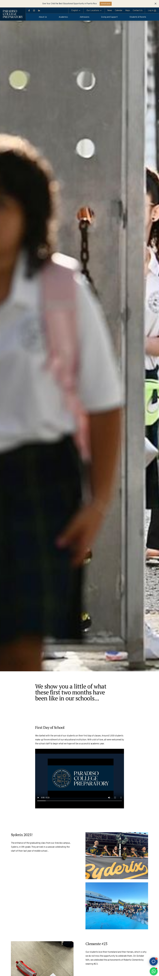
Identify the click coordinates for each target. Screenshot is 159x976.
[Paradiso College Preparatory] (13, 14)
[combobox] (75, 10)
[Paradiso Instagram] (34, 10)
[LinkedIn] (39, 10)
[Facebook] (29, 10)
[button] (154, 971)
